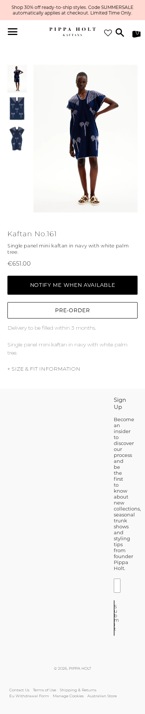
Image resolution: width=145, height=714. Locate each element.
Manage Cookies (68, 696)
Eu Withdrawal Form (29, 696)
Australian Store (102, 696)
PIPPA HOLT (80, 668)
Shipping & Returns (78, 690)
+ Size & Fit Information (43, 368)
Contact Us (19, 690)
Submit (114, 618)
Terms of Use (44, 690)
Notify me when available (72, 285)
